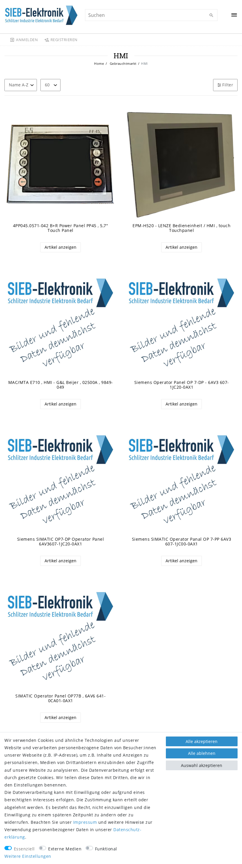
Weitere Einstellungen (27, 856)
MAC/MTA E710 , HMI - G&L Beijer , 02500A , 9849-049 (60, 385)
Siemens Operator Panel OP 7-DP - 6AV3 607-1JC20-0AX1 (181, 385)
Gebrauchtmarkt (123, 63)
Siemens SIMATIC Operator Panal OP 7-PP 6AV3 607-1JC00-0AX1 (181, 541)
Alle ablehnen (201, 753)
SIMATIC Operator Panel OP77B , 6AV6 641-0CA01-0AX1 (60, 698)
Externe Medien (64, 849)
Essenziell (24, 849)
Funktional (106, 849)
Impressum (85, 822)
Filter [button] (227, 85)
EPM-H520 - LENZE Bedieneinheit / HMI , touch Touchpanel (181, 228)
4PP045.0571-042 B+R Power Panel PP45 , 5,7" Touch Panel (60, 228)
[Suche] (211, 15)
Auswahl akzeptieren (201, 765)
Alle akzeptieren (202, 741)
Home (99, 63)
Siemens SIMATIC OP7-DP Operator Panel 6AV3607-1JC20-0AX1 (60, 541)
